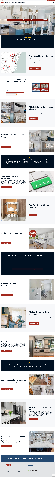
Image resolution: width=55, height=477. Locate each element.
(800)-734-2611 (4, 0)
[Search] (53, 2)
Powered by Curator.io (45, 271)
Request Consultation (51, 0)
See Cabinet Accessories (7, 389)
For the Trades (19, 471)
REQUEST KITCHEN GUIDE (10, 92)
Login (11, 464)
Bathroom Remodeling (7, 295)
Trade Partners (23, 2)
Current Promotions (7, 186)
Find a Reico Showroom (34, 68)
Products (19, 2)
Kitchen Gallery (33, 118)
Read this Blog (33, 215)
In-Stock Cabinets (6, 243)
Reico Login (7, 474)
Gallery (10, 2)
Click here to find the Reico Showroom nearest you (27, 458)
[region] (27, 20)
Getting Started (14, 2)
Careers (30, 465)
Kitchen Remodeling (34, 323)
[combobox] (47, 2)
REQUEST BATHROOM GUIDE (19, 92)
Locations (7, 2)
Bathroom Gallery (6, 147)
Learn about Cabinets (7, 350)
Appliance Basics (33, 418)
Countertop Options (7, 446)
